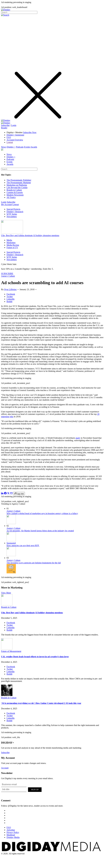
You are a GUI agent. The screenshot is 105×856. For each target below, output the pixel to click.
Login (13, 125)
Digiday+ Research (15, 211)
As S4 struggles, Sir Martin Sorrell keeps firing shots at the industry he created (40, 531)
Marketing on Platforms (17, 185)
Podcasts (20, 147)
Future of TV (12, 247)
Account (4, 768)
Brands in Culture (14, 190)
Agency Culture (8, 276)
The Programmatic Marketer (19, 182)
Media (9, 240)
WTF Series (12, 214)
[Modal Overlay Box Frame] (21, 789)
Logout (10, 142)
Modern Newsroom (15, 195)
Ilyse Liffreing (10, 289)
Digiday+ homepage (15, 135)
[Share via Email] (11, 494)
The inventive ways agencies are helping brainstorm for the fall (34, 563)
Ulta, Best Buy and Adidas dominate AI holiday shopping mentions (30, 235)
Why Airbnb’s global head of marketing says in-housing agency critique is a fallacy (42, 513)
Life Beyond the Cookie (17, 187)
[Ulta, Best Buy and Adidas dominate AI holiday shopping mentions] (6, 605)
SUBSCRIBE (7, 273)
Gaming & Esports (15, 192)
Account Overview (15, 140)
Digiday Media (13, 837)
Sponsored (11, 543)
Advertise (11, 830)
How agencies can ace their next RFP (23, 545)
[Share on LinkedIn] (2, 494)
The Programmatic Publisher (19, 180)
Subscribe (5, 125)
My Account (6, 204)
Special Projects (13, 209)
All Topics (11, 197)
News (3, 147)
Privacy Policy (13, 832)
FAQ (9, 137)
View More (6, 593)
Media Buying (13, 245)
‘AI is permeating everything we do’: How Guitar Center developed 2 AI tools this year (41, 703)
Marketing (11, 242)
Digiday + (11, 147)
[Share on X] (8, 494)
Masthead (11, 835)
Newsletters (12, 216)
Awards (33, 147)
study (78, 438)
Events (27, 147)
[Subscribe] (5, 123)
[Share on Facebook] (5, 494)
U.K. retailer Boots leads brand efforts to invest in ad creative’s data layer (35, 656)
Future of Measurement (11, 651)
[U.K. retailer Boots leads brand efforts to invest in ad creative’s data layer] (6, 649)
